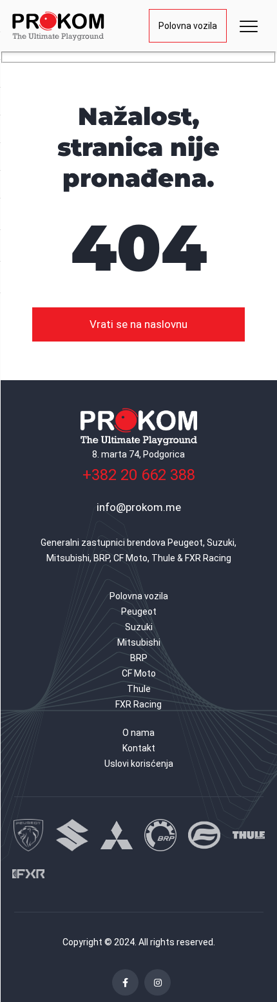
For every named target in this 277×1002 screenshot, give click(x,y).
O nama (138, 732)
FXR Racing (138, 704)
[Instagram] (157, 982)
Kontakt (138, 748)
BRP (139, 658)
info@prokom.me (139, 507)
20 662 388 (138, 475)
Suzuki (139, 627)
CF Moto (139, 673)
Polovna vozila (187, 26)
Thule (139, 689)
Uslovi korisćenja (138, 763)
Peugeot (139, 611)
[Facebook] (125, 982)
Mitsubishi (138, 642)
